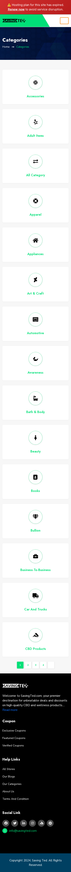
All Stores (8, 769)
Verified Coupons (13, 745)
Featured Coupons (13, 738)
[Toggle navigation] (64, 20)
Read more (10, 710)
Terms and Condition (15, 799)
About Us (8, 791)
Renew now (16, 9)
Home (5, 47)
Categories (22, 47)
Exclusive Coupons (14, 730)
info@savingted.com (23, 831)
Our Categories (11, 784)
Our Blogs (8, 776)
